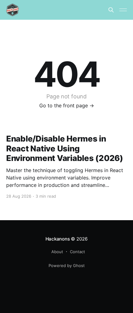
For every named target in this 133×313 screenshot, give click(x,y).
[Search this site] (111, 10)
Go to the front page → (66, 105)
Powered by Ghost (67, 265)
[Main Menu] (123, 9)
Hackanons (57, 239)
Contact (77, 251)
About (57, 251)
